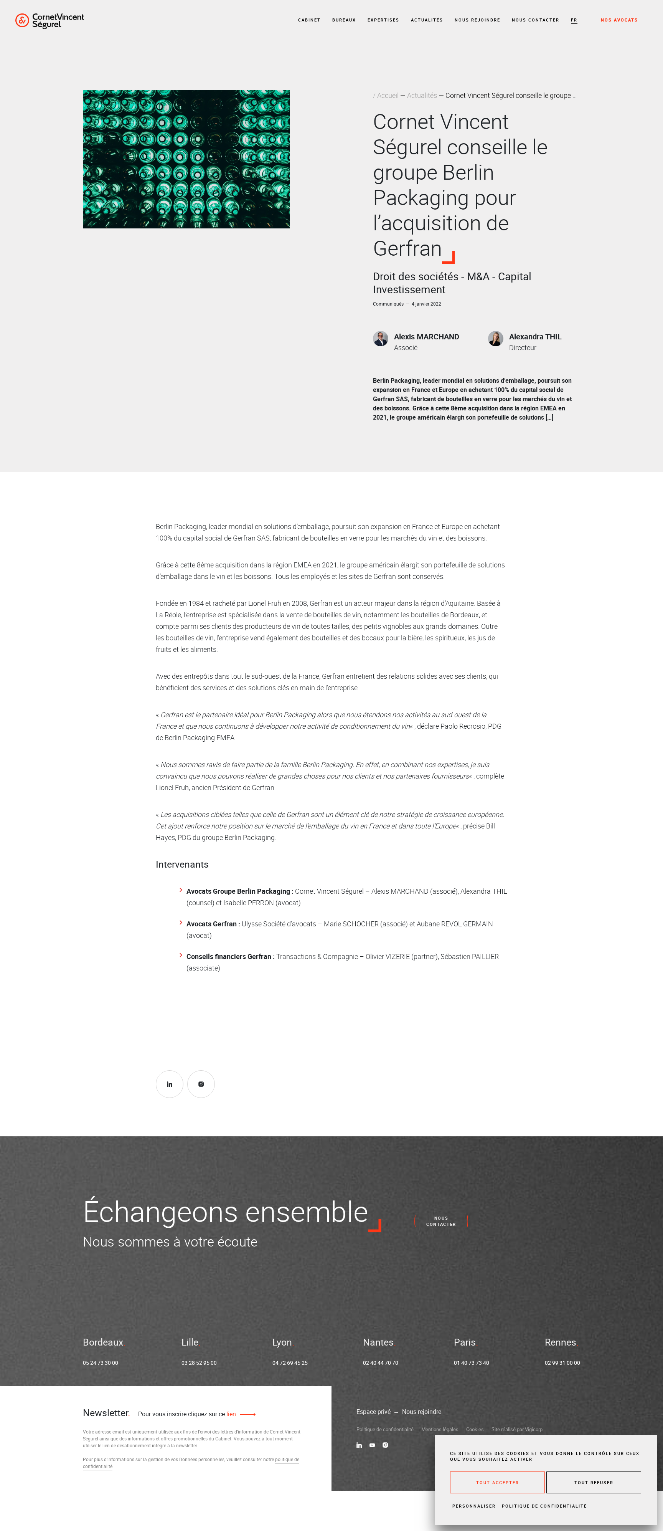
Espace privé (373, 1411)
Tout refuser (594, 1482)
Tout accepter (497, 1482)
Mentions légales (439, 1429)
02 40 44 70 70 (380, 1362)
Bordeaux (103, 1342)
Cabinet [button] (309, 20)
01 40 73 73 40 (471, 1362)
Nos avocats (619, 20)
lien (230, 1414)
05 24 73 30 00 (100, 1362)
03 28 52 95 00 (199, 1362)
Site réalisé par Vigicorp (517, 1429)
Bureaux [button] (344, 20)
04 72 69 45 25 (290, 1362)
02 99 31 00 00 (562, 1362)
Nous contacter (535, 20)
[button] (574, 20)
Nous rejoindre (477, 20)
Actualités (427, 20)
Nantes (378, 1342)
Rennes (560, 1342)
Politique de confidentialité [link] (544, 1506)
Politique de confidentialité (385, 1429)
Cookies (475, 1429)
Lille (189, 1342)
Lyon (282, 1342)
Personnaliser (474, 1506)
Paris (465, 1342)
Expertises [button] (383, 20)
